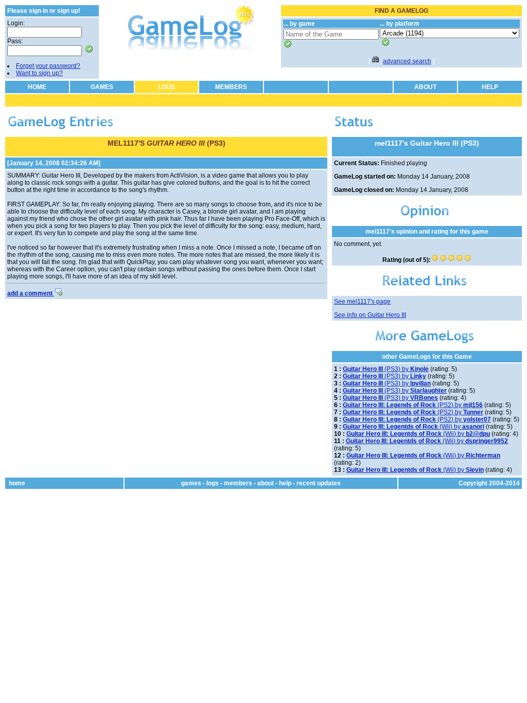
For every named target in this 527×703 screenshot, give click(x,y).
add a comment (30, 293)
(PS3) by (386, 369)
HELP (490, 87)
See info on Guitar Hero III (370, 315)
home (17, 483)
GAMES (102, 87)
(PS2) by (413, 405)
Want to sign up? (39, 73)
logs (212, 483)
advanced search (407, 61)
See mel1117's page (362, 301)
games (191, 483)
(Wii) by (413, 426)
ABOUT (425, 87)
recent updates (318, 483)
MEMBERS (231, 87)
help (285, 483)
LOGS (166, 87)
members (238, 483)
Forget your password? (48, 65)
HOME (37, 87)
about (265, 483)
